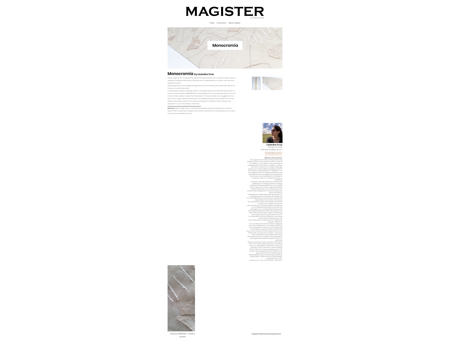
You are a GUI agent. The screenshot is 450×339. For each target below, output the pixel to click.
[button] (181, 300)
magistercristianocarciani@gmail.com (266, 334)
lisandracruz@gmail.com (271, 149)
